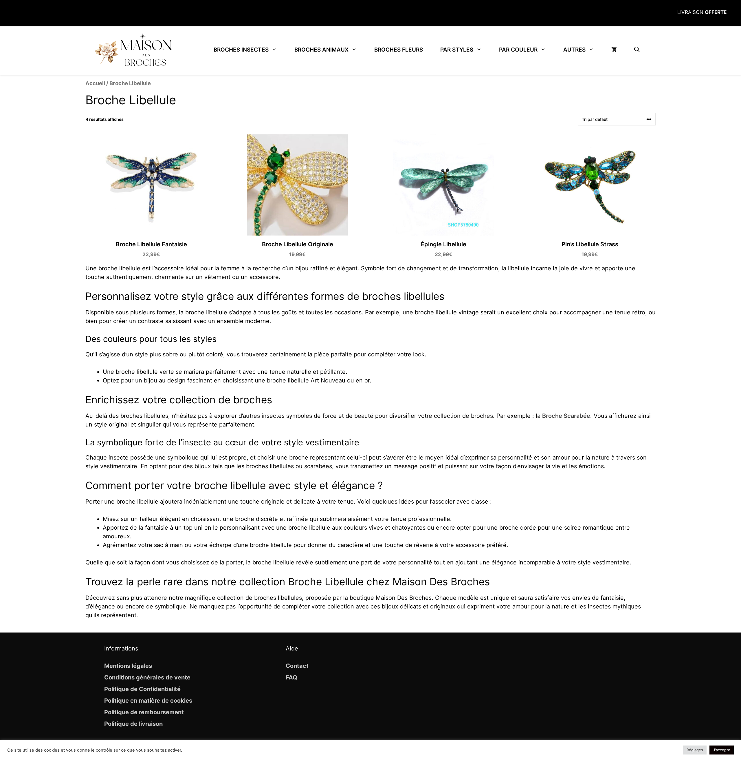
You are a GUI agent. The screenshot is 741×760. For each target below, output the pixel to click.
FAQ (291, 677)
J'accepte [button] (721, 750)
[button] (637, 50)
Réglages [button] (695, 750)
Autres (574, 49)
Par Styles (456, 49)
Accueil (95, 83)
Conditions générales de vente (147, 677)
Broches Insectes (241, 49)
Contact (297, 665)
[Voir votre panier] (614, 50)
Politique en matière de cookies (148, 700)
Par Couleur (518, 49)
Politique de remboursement (144, 712)
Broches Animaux (321, 49)
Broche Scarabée (566, 415)
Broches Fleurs (398, 49)
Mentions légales (128, 665)
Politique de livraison (133, 723)
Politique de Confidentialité (142, 689)
